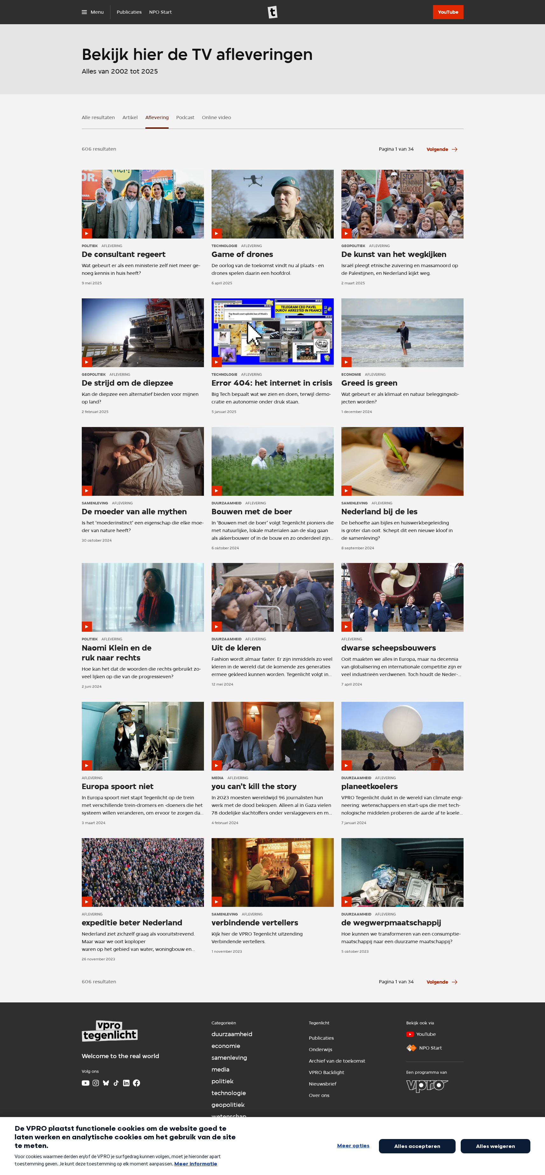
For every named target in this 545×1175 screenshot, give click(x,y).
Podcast (185, 117)
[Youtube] (85, 1083)
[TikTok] (116, 1083)
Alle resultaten (98, 117)
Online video (216, 117)
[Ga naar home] (272, 12)
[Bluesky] (106, 1083)
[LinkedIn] (126, 1083)
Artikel (130, 117)
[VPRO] (427, 1086)
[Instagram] (96, 1083)
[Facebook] (136, 1083)
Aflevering (157, 117)
